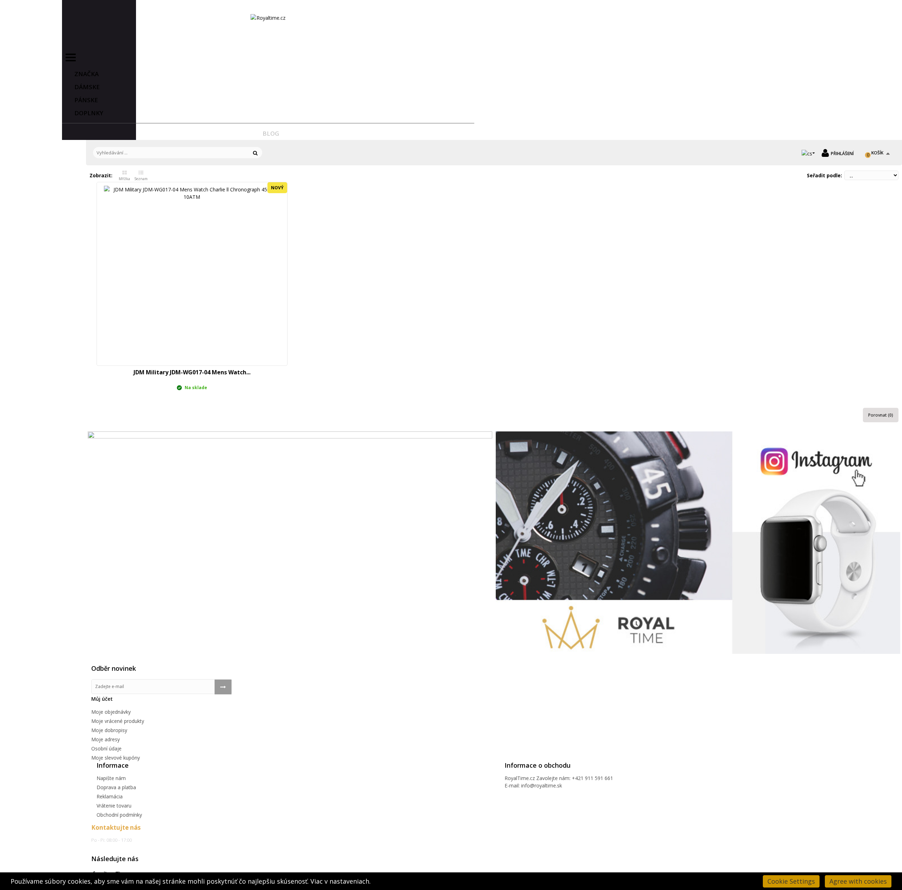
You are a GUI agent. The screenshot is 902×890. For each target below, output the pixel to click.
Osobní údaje (106, 748)
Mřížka (124, 178)
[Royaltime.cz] (268, 18)
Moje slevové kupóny (115, 757)
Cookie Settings (791, 881)
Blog (270, 133)
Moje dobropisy (109, 730)
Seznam (141, 178)
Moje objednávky (111, 711)
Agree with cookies (858, 881)
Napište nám (111, 778)
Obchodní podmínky (119, 814)
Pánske (86, 100)
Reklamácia (110, 796)
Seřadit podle (824, 175)
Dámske (87, 87)
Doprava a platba (116, 787)
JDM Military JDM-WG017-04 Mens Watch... (192, 372)
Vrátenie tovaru (114, 805)
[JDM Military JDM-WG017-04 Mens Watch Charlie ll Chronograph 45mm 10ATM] (192, 274)
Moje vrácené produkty (117, 721)
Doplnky (88, 113)
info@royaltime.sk (541, 785)
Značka (86, 74)
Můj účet (102, 698)
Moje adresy (105, 739)
